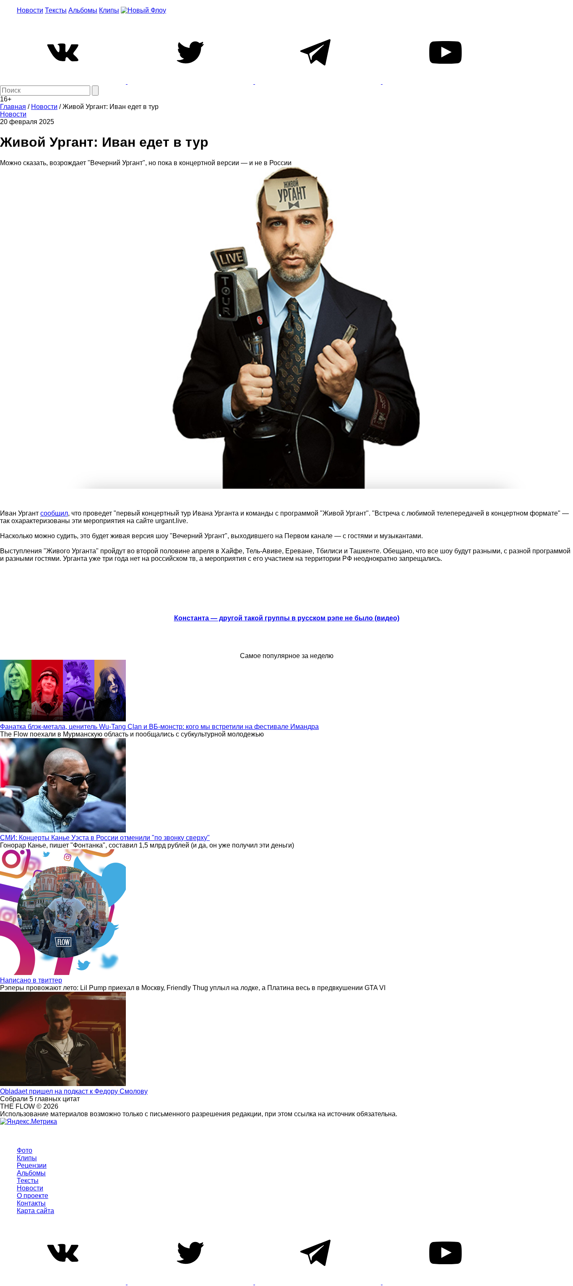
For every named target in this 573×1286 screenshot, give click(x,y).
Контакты (31, 1203)
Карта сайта (35, 1210)
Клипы (109, 10)
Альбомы (82, 10)
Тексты (56, 10)
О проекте (32, 1195)
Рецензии (32, 1165)
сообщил (54, 513)
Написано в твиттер (31, 980)
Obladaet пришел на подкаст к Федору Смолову (74, 1091)
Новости (30, 10)
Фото (24, 1150)
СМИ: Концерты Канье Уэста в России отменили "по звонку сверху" (105, 837)
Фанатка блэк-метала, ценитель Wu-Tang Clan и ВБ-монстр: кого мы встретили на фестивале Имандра (159, 726)
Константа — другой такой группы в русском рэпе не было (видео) (286, 618)
